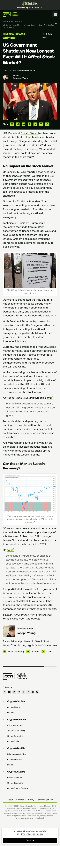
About (10, 799)
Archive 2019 (16, 21)
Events (10, 765)
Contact (20, 799)
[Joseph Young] (9, 631)
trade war (38, 362)
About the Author (25, 628)
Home (5, 21)
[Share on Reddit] (23, 124)
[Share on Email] (41, 124)
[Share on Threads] (18, 124)
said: (10, 550)
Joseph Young (21, 78)
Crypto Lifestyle (14, 759)
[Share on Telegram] (35, 124)
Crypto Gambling (15, 783)
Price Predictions (15, 725)
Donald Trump (29, 133)
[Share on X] (12, 124)
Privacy (30, 799)
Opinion (11, 712)
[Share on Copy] (47, 124)
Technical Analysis (16, 731)
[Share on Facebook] (29, 124)
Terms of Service (45, 799)
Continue (30, 840)
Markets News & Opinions (14, 35)
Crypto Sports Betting (17, 788)
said (49, 397)
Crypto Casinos (14, 777)
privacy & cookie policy (32, 834)
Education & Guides (16, 754)
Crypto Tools (13, 741)
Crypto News (13, 707)
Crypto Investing (15, 736)
